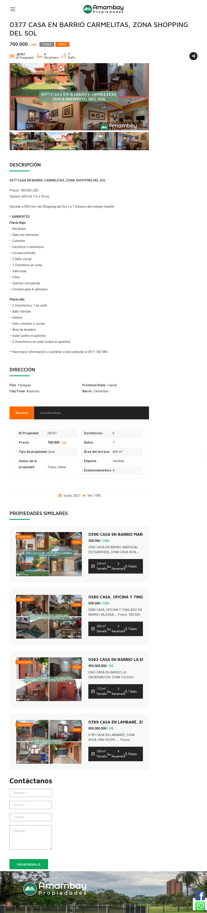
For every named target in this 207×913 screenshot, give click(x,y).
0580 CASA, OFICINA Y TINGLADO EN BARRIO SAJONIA (141, 597)
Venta (62, 467)
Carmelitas (101, 391)
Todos (52, 467)
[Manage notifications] (9, 904)
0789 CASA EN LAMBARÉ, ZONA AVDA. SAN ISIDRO (137, 722)
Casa (51, 452)
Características (50, 413)
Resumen (22, 413)
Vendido (118, 461)
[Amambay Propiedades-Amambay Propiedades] (103, 9)
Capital (112, 385)
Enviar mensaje (29, 864)
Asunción (32, 391)
